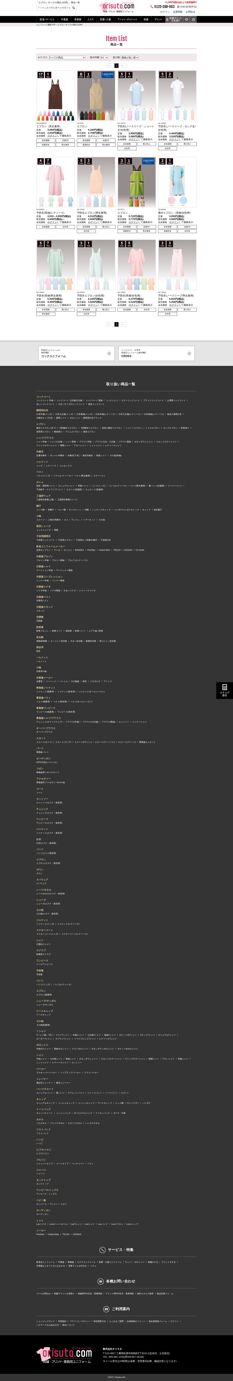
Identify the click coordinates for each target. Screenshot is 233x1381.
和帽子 (51, 510)
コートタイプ (62, 1163)
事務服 (77, 19)
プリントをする (168, 1262)
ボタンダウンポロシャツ (102, 1049)
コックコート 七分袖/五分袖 (69, 400)
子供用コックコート (45, 540)
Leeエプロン (117, 1224)
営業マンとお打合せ (77, 1266)
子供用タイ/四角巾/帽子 (86, 540)
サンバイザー (133, 1103)
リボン (39, 768)
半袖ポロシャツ (43, 1049)
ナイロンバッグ (103, 1113)
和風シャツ (101, 455)
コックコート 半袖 (44, 400)
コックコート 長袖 (94, 400)
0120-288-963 (164, 6)
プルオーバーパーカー (46, 1072)
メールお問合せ (43, 1293)
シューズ (41, 899)
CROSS (133, 353)
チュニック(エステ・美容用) (49, 813)
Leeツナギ (41, 1224)
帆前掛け (58, 432)
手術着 (39, 970)
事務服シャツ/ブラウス (48, 718)
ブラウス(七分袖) (90, 722)
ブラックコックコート (153, 400)
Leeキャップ (132, 1224)
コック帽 (40, 510)
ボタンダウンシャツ (143, 442)
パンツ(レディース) (117, 486)
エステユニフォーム (86, 1262)
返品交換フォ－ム (165, 1293)
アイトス (108, 681)
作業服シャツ (43, 566)
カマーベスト (99, 476)
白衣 (38, 839)
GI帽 (87, 510)
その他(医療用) (43, 1025)
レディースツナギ (87, 590)
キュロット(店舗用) (94, 489)
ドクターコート (44, 930)
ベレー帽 (61, 510)
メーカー (41, 1230)
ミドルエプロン (152, 428)
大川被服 (75, 681)
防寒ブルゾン (42, 631)
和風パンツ (83, 486)
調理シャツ (61, 418)
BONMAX (79, 550)
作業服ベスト (43, 597)
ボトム (39, 482)
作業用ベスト (42, 600)
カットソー (124, 722)
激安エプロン (89, 432)
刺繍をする (153, 1262)
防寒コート (57, 631)
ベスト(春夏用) (43, 701)
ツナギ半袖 (41, 590)
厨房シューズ (43, 526)
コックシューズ (43, 530)
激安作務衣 (88, 455)
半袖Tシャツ (78, 1035)
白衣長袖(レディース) (154, 414)
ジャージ (41, 1170)
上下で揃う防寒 (96, 631)
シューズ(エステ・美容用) (48, 904)
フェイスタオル (57, 1123)
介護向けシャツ (43, 944)
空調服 (39, 617)
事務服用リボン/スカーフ (47, 772)
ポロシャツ (42, 1045)
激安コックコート (96, 404)
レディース (51, 466)
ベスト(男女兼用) (82, 476)
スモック (40, 611)
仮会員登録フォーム (158, 1321)
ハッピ (39, 1139)
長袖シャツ (71, 1059)
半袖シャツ (41, 1059)
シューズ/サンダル (46, 1000)
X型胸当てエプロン (90, 428)
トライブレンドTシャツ (85, 1039)
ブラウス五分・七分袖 (105, 442)
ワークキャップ (105, 1103)
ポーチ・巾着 (119, 1113)
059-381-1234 (116, 1356)
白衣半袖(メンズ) (44, 414)
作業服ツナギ (43, 586)
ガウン (39, 869)
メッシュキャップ (66, 1103)
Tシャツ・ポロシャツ (127, 19)
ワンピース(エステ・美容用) (49, 823)
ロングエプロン (170, 428)
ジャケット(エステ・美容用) (49, 833)
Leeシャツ (90, 1224)
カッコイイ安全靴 (58, 641)
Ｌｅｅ (39, 1220)
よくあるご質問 (116, 1321)
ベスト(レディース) (62, 476)
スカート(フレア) (63, 742)
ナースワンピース (44, 964)
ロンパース (41, 1204)
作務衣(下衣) (73, 455)
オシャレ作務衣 (57, 455)
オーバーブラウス (45, 728)
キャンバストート (44, 1113)
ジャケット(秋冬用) (66, 691)
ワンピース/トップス (47, 1190)
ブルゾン (41, 1159)
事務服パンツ (42, 752)
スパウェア (42, 879)
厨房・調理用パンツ (45, 486)
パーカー (41, 1069)
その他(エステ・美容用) (47, 914)
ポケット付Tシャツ (128, 1035)
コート (39, 788)
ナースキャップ (44, 1011)
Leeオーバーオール (58, 1224)
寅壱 (85, 681)
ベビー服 (41, 1200)
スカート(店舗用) (74, 489)
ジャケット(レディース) (68, 924)
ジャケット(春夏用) (45, 691)
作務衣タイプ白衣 (44, 418)
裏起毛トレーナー (44, 1083)
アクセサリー (43, 778)
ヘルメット (42, 657)
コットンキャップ (86, 1103)
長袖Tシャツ (110, 1035)
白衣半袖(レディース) (105, 414)
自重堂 (39, 681)
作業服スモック (44, 607)
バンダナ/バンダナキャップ (126, 510)
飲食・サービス (47, 19)
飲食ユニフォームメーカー (50, 546)
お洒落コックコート (176, 400)
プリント (158, 19)
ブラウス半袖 (85, 442)
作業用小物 (41, 671)
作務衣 (39, 451)
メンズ (39, 466)
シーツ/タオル (43, 889)
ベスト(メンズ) (43, 476)
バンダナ (147, 1103)
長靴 (56, 530)
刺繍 (146, 19)
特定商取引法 (99, 1321)
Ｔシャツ (41, 1031)
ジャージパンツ (94, 1093)
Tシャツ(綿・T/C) (44, 1035)
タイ (66, 520)
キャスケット (75, 510)
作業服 (64, 19)
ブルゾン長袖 (58, 560)
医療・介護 (105, 19)
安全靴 (39, 637)
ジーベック (51, 681)
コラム (93, 1266)
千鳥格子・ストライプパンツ (49, 489)
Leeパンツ (103, 1224)
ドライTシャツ (62, 1035)
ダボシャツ (75, 418)
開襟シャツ (65, 445)
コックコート (43, 396)
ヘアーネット (89, 520)
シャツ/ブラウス (45, 437)
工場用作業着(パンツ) (67, 499)
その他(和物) (115, 455)
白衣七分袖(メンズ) (64, 414)
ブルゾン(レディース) (78, 560)
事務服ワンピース (45, 708)
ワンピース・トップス (46, 1194)
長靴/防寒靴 (41, 641)
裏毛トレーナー (63, 1083)
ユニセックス (66, 466)
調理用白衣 (42, 410)
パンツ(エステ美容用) (46, 853)
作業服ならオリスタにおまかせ (50, 1266)
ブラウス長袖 (125, 442)
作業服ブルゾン (44, 556)
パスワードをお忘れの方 (47, 1325)
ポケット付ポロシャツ (127, 1049)
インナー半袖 (42, 580)
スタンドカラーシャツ (166, 442)
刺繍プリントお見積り (175, 19)
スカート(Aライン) (83, 742)
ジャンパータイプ (44, 1163)
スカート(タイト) (44, 742)
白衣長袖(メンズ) (84, 414)
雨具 (38, 651)
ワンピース (42, 819)
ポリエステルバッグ (83, 1113)
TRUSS (116, 550)
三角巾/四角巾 (54, 520)
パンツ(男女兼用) (137, 486)
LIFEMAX (128, 550)
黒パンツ (60, 1093)
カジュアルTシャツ (167, 1035)
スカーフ (40, 520)
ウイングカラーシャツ (46, 445)
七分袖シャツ (56, 1059)
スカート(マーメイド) (105, 742)
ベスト (39, 471)
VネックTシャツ (147, 1035)
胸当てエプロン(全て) (46, 428)
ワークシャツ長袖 (64, 570)
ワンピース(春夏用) (45, 712)
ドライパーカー (91, 1072)
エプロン (41, 424)
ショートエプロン (134, 428)
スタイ (64, 1204)
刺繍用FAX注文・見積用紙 (90, 1293)
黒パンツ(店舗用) (156, 486)
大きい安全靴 (76, 641)
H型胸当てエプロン (68, 428)
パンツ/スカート (45, 1089)
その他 (102, 520)
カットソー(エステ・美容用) (49, 802)
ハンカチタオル (92, 1123)
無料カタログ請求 (145, 1293)
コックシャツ (112, 400)
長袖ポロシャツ (61, 1049)
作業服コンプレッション (49, 576)
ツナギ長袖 (55, 590)
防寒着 (39, 627)
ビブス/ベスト (43, 1149)
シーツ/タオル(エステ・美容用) (50, 893)
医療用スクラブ (43, 954)
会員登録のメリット (136, 1321)
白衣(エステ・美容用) (46, 843)
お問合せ (190, 11)
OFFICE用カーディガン (47, 762)
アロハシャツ (80, 445)
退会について (68, 1325)
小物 (38, 516)
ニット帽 (119, 1103)
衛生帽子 (158, 510)
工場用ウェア (43, 495)
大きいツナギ (70, 590)
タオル (39, 1119)
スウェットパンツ (76, 1093)
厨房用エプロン (43, 432)
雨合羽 (39, 647)
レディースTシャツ (108, 1039)
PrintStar (91, 550)
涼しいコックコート (45, 404)
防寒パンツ (80, 631)
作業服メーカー (44, 677)
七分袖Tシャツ (94, 1035)
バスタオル (41, 1123)
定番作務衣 (41, 455)
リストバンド (43, 1129)
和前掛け (185, 428)
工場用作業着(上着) (45, 499)
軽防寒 (69, 631)
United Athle (104, 550)
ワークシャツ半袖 (44, 570)
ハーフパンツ (111, 1093)
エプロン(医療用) (44, 995)
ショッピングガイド (45, 1321)
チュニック (42, 809)
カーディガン (43, 758)
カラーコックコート (130, 400)
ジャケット (42, 461)
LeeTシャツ (76, 1224)
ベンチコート (78, 1163)
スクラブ (41, 950)
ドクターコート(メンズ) (47, 934)
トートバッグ (43, 1109)
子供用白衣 (106, 540)
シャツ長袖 (71, 442)
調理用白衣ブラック (92, 418)
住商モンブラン (43, 550)
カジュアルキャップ (45, 1103)
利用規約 (62, 1321)
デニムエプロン (73, 432)
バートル (64, 681)
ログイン (165, 11)
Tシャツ (53, 1204)
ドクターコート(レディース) (75, 934)
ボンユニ (68, 550)
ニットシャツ (95, 445)
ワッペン (75, 520)
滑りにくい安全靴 (107, 641)
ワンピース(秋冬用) (66, 712)
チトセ (57, 550)
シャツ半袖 (41, 442)
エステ (90, 19)
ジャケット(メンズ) (45, 924)
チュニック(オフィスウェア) (49, 722)
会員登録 (178, 11)
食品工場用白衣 (174, 414)
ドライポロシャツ (80, 1049)
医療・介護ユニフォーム (110, 1262)
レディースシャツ (113, 445)
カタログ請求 (224, 694)
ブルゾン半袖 (42, 560)
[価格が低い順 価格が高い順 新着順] (130, 57)
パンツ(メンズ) (98, 486)
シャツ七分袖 (56, 442)
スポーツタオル (75, 1123)
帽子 (38, 506)
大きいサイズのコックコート (71, 404)
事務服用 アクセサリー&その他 (50, 782)
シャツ (39, 940)
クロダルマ (95, 681)
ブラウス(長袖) (108, 722)
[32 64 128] (104, 57)
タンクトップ (43, 1180)
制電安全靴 (91, 641)
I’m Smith (140, 550)
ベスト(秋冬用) (60, 701)
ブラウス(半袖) (72, 722)
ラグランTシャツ (63, 1039)
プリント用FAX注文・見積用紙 (119, 1293)
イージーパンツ (175, 486)
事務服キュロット (147, 742)
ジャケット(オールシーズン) (92, 691)
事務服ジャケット (45, 687)
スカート (41, 738)
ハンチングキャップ (101, 510)
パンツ (39, 748)
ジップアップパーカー (70, 1072)
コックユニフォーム (53, 353)
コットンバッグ (63, 1113)
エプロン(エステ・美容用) (48, 863)
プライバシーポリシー (80, 1321)
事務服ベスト (43, 697)
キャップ (146, 510)
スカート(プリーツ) (127, 742)
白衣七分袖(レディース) (130, 414)
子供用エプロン (65, 540)
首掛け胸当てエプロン (112, 428)
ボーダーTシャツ (44, 1039)
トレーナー (42, 1079)
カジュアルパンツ (66, 486)
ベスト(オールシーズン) (81, 701)
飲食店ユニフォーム (45, 1262)
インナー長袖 (58, 580)
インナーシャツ (139, 722)
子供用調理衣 (43, 536)
